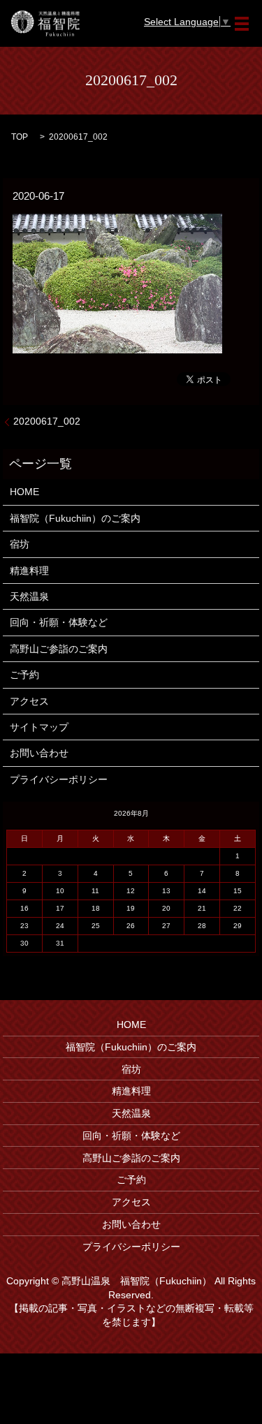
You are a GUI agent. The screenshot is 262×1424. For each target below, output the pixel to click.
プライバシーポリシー (59, 779)
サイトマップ (39, 727)
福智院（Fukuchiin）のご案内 (75, 518)
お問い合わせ (39, 752)
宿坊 (19, 544)
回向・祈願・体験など (59, 622)
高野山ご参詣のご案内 (59, 648)
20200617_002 (46, 421)
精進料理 (29, 570)
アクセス (29, 701)
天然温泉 (29, 596)
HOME (24, 491)
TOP (19, 137)
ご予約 (24, 674)
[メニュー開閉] (242, 24)
